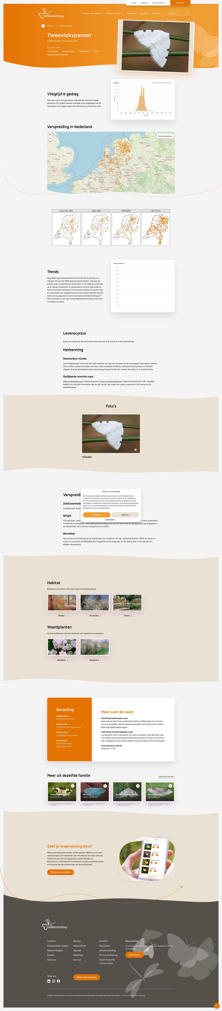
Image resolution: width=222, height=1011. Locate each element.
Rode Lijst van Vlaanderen (145, 523)
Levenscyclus (68, 51)
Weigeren (125, 515)
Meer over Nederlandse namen (114, 727)
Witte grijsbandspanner (73, 381)
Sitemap (142, 995)
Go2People (90, 995)
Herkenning (84, 51)
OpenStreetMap (166, 132)
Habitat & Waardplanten (57, 54)
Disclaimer (133, 995)
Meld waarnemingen (87, 977)
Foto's (96, 51)
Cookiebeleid (110, 520)
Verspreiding (52, 51)
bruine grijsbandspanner (111, 381)
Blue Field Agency (114, 995)
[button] (50, 135)
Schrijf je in (134, 955)
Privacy (125, 995)
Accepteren (97, 515)
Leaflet (160, 132)
